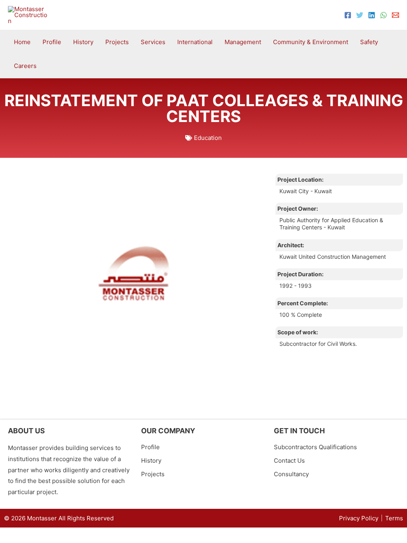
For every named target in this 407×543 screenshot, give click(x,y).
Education (208, 138)
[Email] (395, 15)
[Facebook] (347, 15)
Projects (153, 474)
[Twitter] (359, 15)
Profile (150, 447)
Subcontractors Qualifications (315, 447)
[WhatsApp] (383, 15)
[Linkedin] (371, 15)
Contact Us (289, 460)
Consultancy (291, 474)
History (151, 460)
